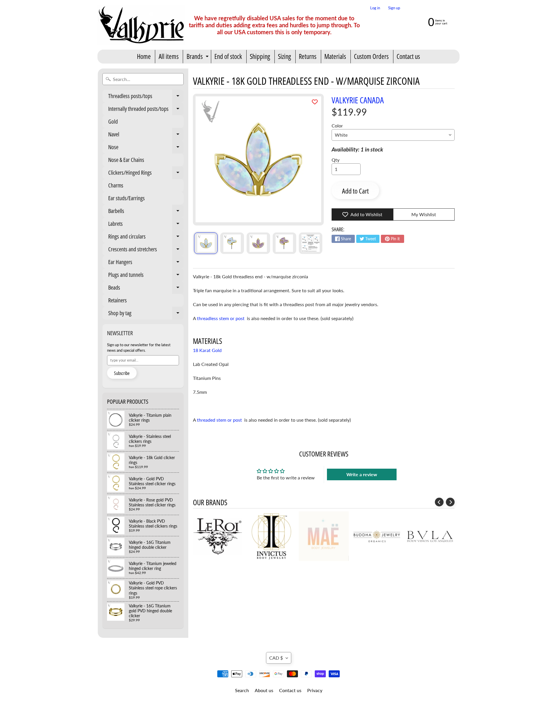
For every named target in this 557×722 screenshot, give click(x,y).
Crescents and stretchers (146, 250)
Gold (113, 121)
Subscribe (122, 373)
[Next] (450, 502)
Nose (146, 148)
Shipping (260, 56)
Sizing (284, 56)
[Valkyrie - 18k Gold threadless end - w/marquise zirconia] (206, 243)
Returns (308, 56)
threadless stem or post (221, 318)
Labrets (146, 225)
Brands (198, 57)
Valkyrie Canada (358, 100)
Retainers (117, 300)
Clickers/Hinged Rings (146, 174)
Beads (146, 289)
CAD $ (276, 657)
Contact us (408, 56)
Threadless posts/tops (146, 97)
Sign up (394, 8)
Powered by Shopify (278, 710)
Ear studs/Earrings (126, 198)
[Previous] (439, 502)
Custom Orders (371, 56)
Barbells (146, 212)
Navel (146, 135)
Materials (335, 56)
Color (337, 125)
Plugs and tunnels (146, 276)
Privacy (314, 690)
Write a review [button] (361, 474)
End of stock (228, 56)
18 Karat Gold (207, 350)
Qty (335, 160)
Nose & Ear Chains (126, 160)
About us (264, 690)
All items (169, 56)
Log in (375, 8)
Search (242, 690)
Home (144, 56)
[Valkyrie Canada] (141, 25)
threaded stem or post (220, 420)
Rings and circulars (146, 237)
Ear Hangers (146, 263)
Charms (115, 185)
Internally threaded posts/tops (146, 110)
